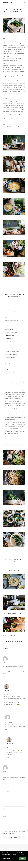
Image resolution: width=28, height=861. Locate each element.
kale (22, 557)
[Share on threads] (10, 642)
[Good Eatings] (8, 3)
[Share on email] (21, 642)
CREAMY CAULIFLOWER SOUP (11, 592)
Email (4, 816)
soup (14, 561)
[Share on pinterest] (12, 642)
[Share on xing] (19, 642)
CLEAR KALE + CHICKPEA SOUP (12, 613)
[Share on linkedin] (14, 642)
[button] (24, 3)
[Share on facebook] (6, 642)
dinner (13, 557)
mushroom (15, 559)
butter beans (8, 557)
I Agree (22, 858)
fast (18, 557)
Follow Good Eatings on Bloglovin (11, 125)
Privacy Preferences (6, 858)
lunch (10, 559)
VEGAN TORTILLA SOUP (9, 635)
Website (5, 824)
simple (21, 559)
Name (4, 809)
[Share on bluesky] (18, 642)
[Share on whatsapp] (16, 642)
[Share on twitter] (8, 642)
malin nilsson (7, 690)
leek (6, 559)
